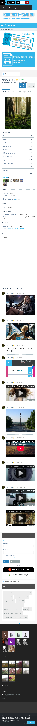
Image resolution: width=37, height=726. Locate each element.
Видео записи (17, 160)
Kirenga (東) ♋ (10, 293)
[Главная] (2, 29)
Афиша (17, 174)
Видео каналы (17, 156)
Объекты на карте (17, 153)
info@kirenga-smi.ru (11, 695)
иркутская (7, 601)
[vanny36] (11, 648)
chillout (25, 609)
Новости (17, 149)
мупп (15, 609)
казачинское (8, 617)
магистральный (20, 597)
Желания (17, 167)
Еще (29, 91)
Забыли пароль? (9, 558)
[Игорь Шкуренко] (5, 184)
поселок (6, 597)
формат (6, 613)
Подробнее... (6, 721)
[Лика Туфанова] (21, 180)
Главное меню (11, 25)
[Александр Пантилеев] (14, 180)
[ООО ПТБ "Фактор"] (25, 641)
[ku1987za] (11, 634)
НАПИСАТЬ (5, 698)
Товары (17, 170)
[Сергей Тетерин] (5, 634)
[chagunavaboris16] (25, 634)
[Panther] (6, 180)
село (16, 613)
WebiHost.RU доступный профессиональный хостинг (13, 229)
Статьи (17, 139)
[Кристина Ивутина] (5, 648)
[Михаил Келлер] (11, 641)
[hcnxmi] (18, 634)
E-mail (5, 543)
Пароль (5, 549)
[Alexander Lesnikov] (17, 180)
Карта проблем (17, 163)
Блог (17, 143)
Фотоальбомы (17, 136)
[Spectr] (11, 180)
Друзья (5, 177)
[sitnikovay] (18, 641)
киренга (16, 605)
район (6, 609)
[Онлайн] (3, 293)
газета (6, 605)
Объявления (17, 146)
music (18, 601)
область (20, 617)
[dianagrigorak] (5, 641)
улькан (6, 593)
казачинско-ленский (20, 593)
